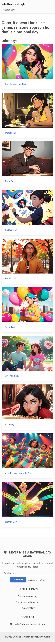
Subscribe (18, 580)
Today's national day (27, 596)
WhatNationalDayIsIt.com (36, 636)
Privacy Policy (27, 608)
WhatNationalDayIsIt (14, 4)
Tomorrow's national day (27, 602)
